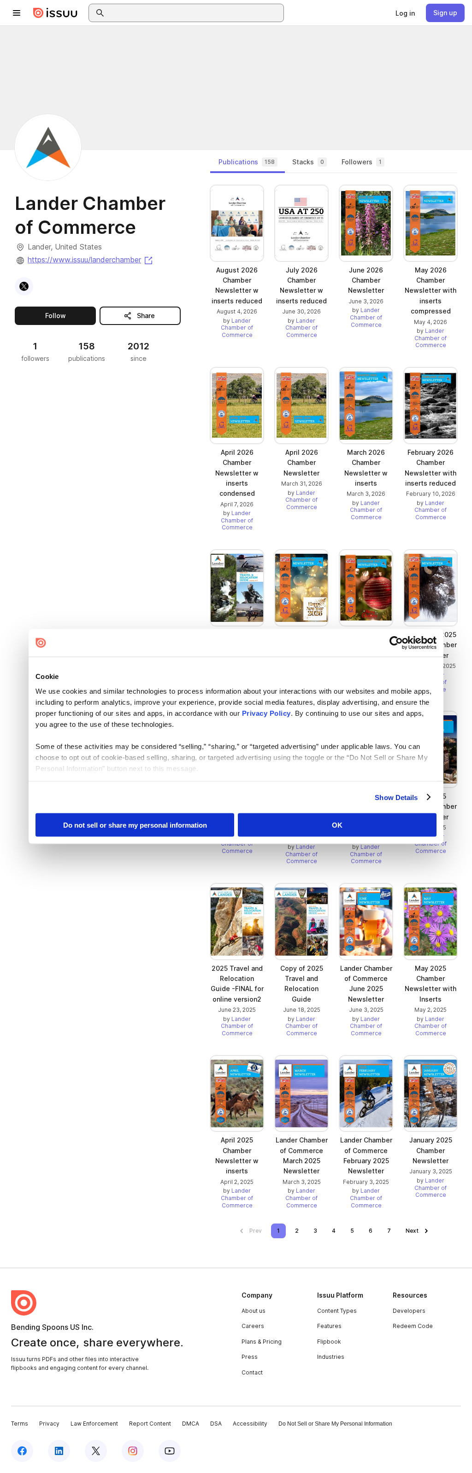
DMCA (190, 1423)
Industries (330, 1356)
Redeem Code (413, 1325)
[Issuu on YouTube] (170, 1451)
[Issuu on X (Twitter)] (96, 1451)
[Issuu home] (55, 13)
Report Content (150, 1423)
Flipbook (329, 1341)
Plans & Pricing (262, 1341)
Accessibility (250, 1423)
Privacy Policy (266, 713)
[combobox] (194, 13)
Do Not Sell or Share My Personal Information (335, 1424)
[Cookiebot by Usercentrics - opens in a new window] (396, 643)
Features (329, 1325)
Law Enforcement (94, 1423)
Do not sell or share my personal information (135, 825)
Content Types (337, 1310)
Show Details (396, 797)
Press (250, 1356)
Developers (409, 1310)
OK (337, 825)
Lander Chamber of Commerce (237, 327)
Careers (253, 1325)
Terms (19, 1423)
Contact (252, 1372)
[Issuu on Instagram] (133, 1451)
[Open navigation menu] (16, 13)
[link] (405, 13)
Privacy (49, 1423)
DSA (216, 1423)
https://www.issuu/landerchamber (91, 259)
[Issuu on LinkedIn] (59, 1451)
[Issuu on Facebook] (22, 1451)
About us (254, 1310)
